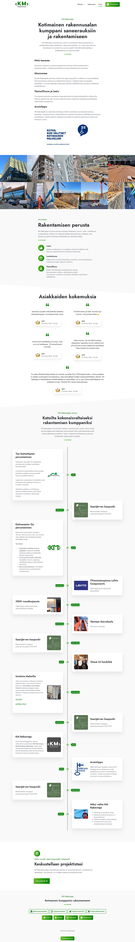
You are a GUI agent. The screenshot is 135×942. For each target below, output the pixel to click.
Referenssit (92, 4)
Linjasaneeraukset (59, 911)
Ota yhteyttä (40, 881)
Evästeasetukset (67, 938)
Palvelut (80, 4)
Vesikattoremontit (78, 911)
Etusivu (48, 918)
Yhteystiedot (114, 4)
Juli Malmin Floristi (21, 704)
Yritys (100, 4)
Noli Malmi (19, 699)
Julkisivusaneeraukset (40, 911)
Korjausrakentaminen (97, 911)
